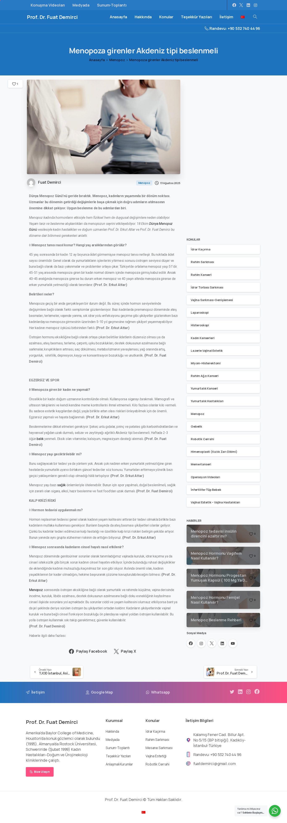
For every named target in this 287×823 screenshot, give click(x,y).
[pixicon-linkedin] (240, 691)
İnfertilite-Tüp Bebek (206, 490)
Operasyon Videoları (205, 477)
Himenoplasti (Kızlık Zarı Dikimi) (214, 452)
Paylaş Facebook (91, 651)
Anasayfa (97, 60)
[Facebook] (234, 5)
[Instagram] (255, 5)
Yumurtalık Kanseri (204, 388)
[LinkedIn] (248, 5)
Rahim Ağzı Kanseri (205, 376)
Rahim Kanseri (201, 275)
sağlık (61, 485)
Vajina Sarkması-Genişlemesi (212, 300)
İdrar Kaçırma (201, 249)
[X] (241, 5)
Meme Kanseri (201, 464)
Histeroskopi (200, 325)
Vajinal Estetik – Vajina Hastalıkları (215, 502)
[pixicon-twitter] (232, 691)
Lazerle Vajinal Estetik (207, 351)
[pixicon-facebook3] (257, 691)
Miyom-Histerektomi (206, 363)
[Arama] (255, 16)
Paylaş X (128, 651)
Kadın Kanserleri (202, 338)
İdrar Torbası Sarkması (207, 287)
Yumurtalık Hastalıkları (207, 401)
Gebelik (196, 426)
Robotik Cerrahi (202, 439)
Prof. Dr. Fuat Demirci (52, 16)
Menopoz (117, 60)
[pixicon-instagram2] (248, 691)
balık (40, 439)
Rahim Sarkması (202, 262)
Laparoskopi (200, 313)
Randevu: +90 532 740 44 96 (234, 28)
